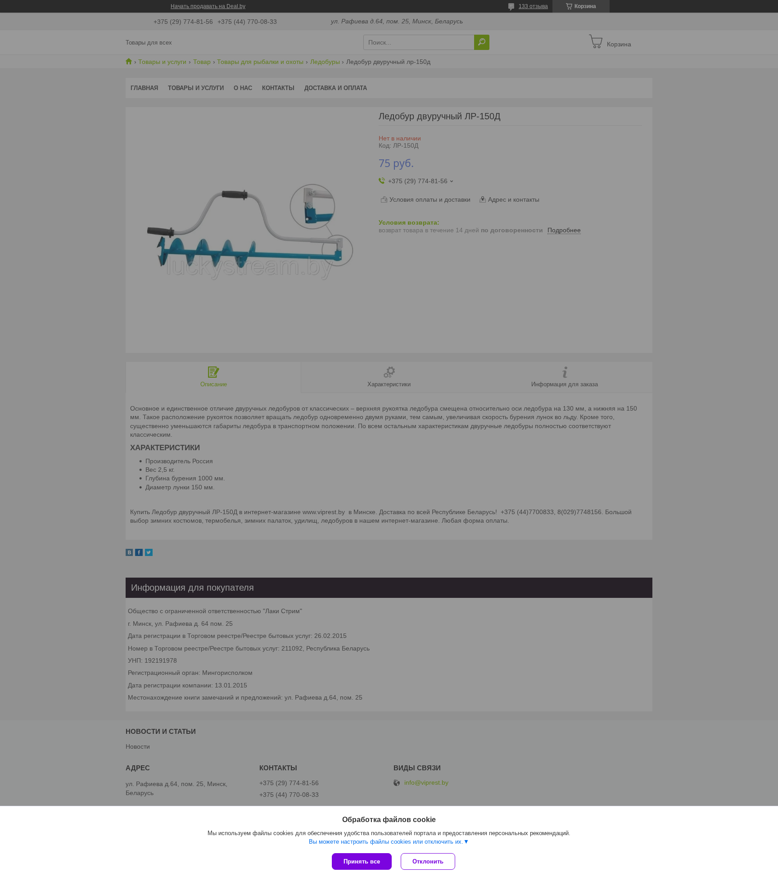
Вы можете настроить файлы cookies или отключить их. (386, 841)
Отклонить (427, 861)
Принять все (362, 861)
